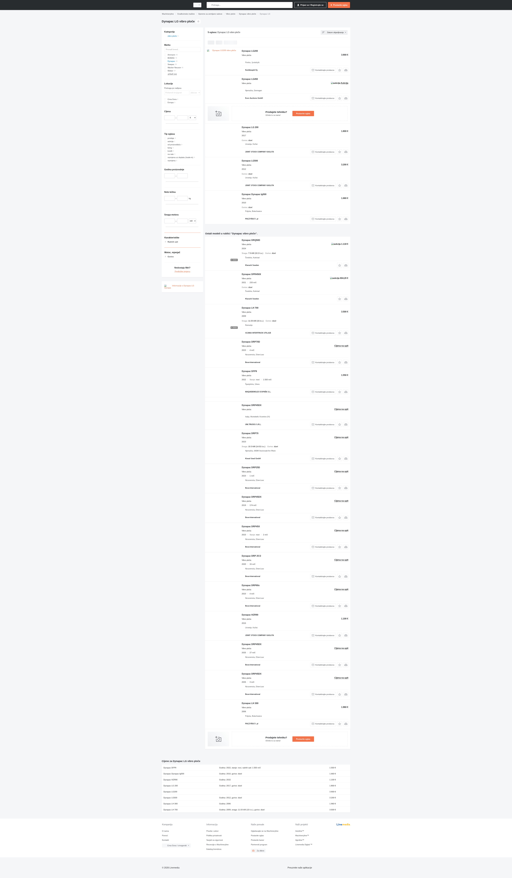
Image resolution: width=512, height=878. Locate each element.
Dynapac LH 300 (250, 703)
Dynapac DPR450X (251, 274)
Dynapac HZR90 (250, 615)
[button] (339, 70)
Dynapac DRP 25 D (251, 556)
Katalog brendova (213, 849)
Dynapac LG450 (250, 79)
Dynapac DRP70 (250, 433)
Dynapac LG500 (250, 161)
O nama (165, 831)
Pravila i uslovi (212, 831)
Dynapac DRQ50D (251, 240)
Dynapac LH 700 (250, 308)
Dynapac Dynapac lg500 (254, 194)
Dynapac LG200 (250, 51)
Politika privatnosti (214, 835)
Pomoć (165, 835)
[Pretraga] (209, 5)
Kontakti (165, 840)
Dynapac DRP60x (251, 585)
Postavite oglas (303, 113)
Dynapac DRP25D (251, 467)
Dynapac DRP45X (251, 526)
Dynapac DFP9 (249, 371)
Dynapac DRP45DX (251, 405)
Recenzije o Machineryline (217, 844)
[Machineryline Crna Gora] (176, 5)
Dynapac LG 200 (250, 127)
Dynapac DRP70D (251, 342)
